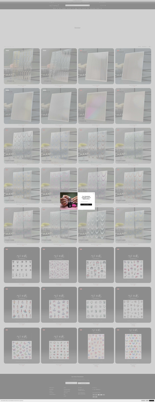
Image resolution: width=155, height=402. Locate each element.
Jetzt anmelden (86, 204)
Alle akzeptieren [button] (152, 400)
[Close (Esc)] (93, 193)
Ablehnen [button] (147, 400)
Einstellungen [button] (143, 400)
